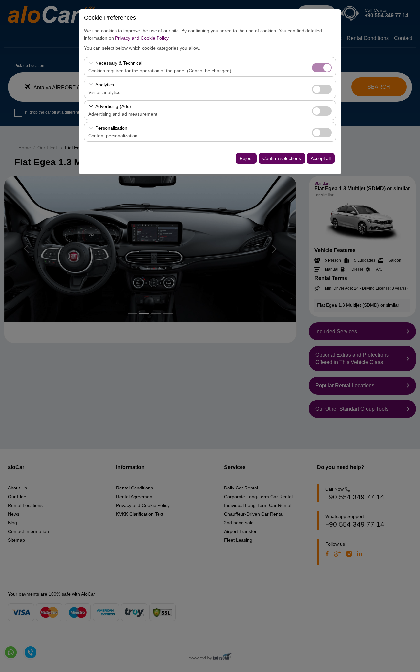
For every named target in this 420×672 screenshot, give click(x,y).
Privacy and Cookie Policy (141, 38)
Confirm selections (281, 158)
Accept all (321, 158)
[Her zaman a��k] (322, 66)
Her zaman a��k (322, 67)
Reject (246, 158)
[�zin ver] (322, 88)
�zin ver (322, 89)
